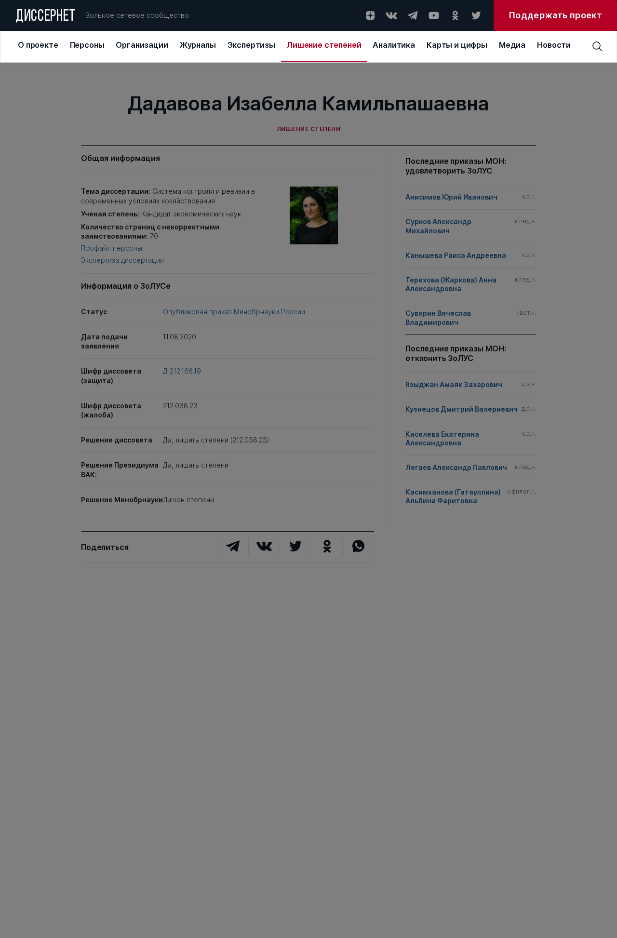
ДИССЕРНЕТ (45, 17)
